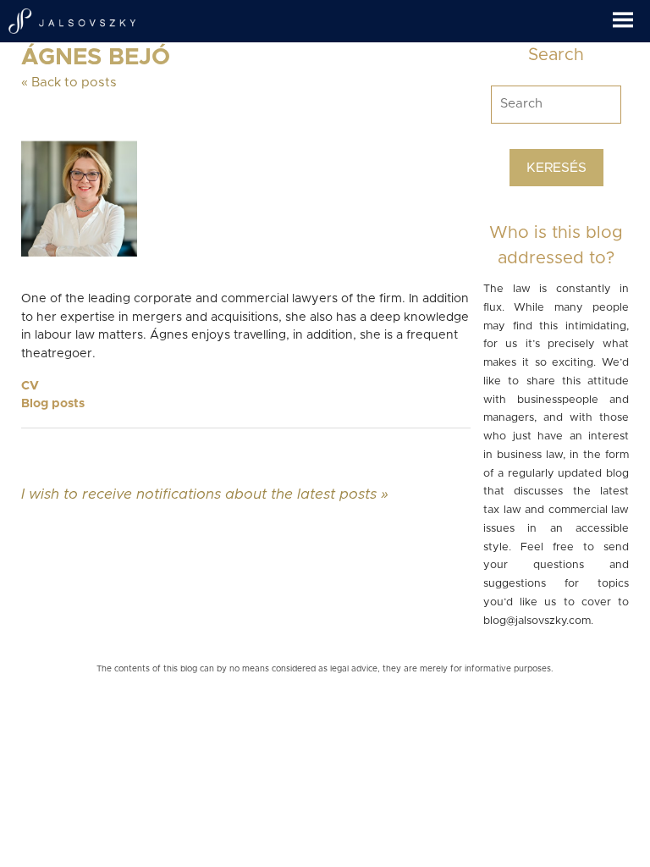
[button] (631, 14)
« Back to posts (69, 82)
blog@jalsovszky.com (537, 621)
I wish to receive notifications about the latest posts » (204, 493)
